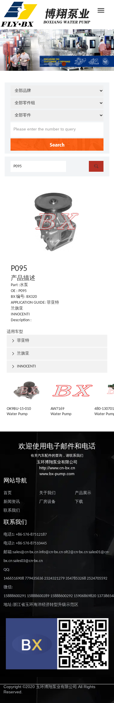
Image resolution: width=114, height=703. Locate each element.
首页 (8, 493)
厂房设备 (47, 502)
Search (57, 144)
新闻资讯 (12, 502)
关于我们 (47, 493)
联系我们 (12, 510)
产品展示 (83, 493)
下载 (79, 502)
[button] (50, 64)
